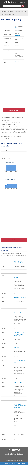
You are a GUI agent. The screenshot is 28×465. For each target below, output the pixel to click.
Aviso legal (14, 457)
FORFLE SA (16, 347)
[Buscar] (23, 6)
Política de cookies (14, 459)
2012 (3, 152)
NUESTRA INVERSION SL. (19, 382)
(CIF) (16, 27)
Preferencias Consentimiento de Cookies (14, 460)
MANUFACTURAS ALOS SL (20, 297)
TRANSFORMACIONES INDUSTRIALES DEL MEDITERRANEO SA (19, 334)
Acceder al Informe (14, 110)
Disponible (17, 61)
